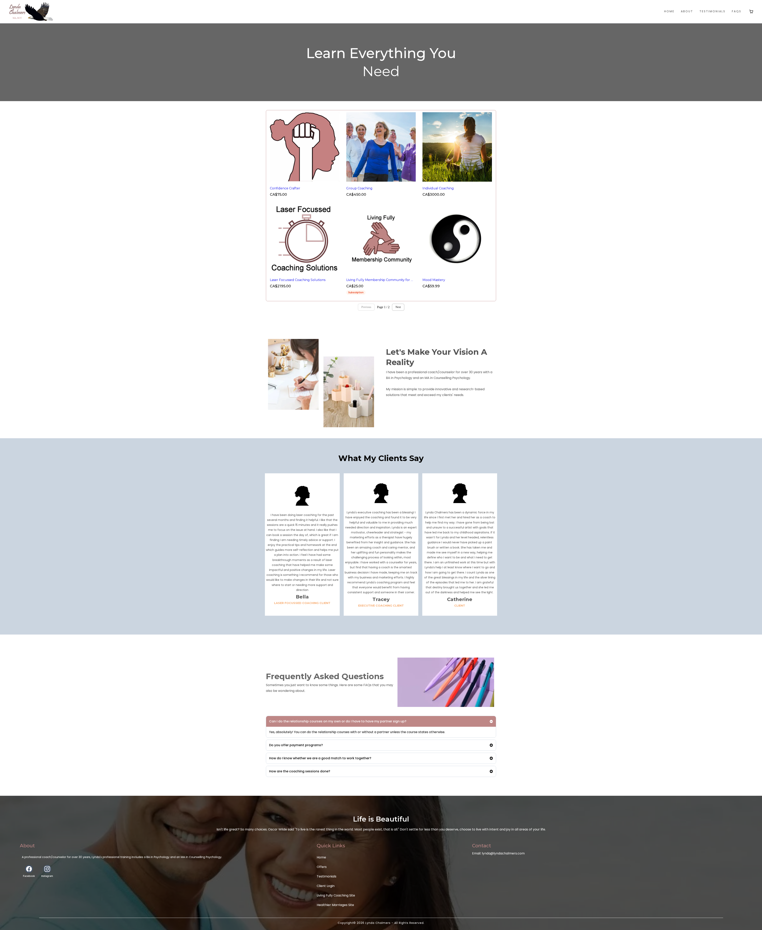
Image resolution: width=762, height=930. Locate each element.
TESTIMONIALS (712, 11)
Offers (322, 867)
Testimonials (326, 876)
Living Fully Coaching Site (336, 895)
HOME (669, 11)
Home (321, 857)
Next (398, 307)
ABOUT (687, 11)
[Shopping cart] (751, 11)
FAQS (736, 11)
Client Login (326, 886)
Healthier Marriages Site (335, 905)
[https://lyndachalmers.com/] (31, 11)
